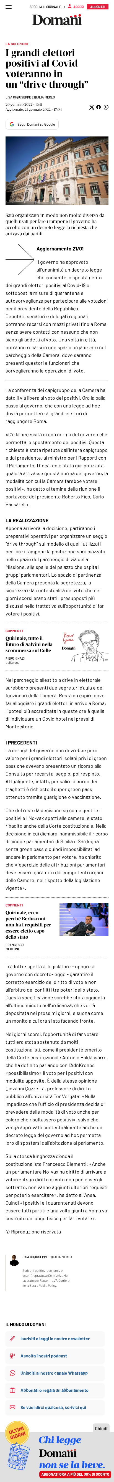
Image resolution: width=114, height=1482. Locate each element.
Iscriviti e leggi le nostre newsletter (55, 1338)
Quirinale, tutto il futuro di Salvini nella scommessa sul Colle (29, 644)
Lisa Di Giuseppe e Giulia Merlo (30, 97)
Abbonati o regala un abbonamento (54, 1390)
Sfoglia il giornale (45, 7)
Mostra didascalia (57, 170)
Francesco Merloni (15, 947)
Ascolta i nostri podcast (43, 1355)
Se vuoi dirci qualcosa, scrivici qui (53, 1407)
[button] (91, 107)
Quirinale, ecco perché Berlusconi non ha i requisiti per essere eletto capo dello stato (28, 925)
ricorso (85, 766)
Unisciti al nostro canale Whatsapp (54, 1372)
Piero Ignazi (15, 658)
